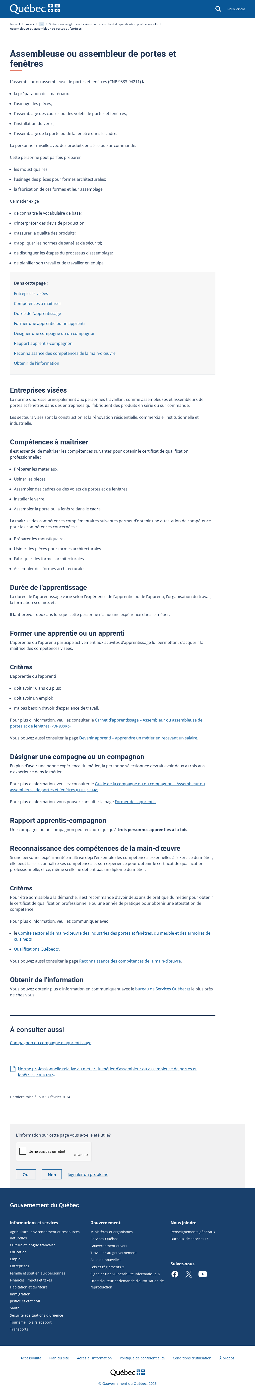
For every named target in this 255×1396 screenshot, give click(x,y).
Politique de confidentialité (142, 1358)
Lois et (105, 1267)
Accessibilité (31, 1358)
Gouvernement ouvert (108, 1245)
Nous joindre (236, 9)
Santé (14, 1308)
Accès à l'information (94, 1358)
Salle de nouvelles (105, 1259)
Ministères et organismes (111, 1231)
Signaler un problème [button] (88, 1174)
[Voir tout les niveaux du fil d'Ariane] (41, 24)
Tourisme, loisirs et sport (31, 1322)
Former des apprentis (135, 801)
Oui (29, 1175)
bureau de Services (161, 989)
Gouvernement (105, 1222)
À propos (226, 1358)
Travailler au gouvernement (113, 1252)
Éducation (18, 1252)
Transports (19, 1329)
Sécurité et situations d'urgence (36, 1315)
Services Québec (104, 1238)
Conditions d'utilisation (192, 1358)
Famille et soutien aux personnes (37, 1273)
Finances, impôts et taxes (31, 1280)
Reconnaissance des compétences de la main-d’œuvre (130, 961)
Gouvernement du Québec (44, 1205)
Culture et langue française (33, 1245)
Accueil (15, 24)
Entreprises (19, 1266)
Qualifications (34, 949)
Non (55, 1175)
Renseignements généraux (193, 1231)
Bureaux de (187, 1238)
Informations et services (34, 1222)
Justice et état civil (25, 1301)
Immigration (20, 1294)
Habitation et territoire (29, 1287)
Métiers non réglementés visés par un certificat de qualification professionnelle (103, 24)
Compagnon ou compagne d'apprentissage (50, 1042)
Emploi (29, 24)
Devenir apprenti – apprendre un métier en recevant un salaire (138, 738)
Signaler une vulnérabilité (123, 1274)
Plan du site (59, 1358)
